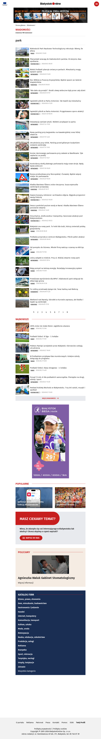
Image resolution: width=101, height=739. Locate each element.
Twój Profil (80, 722)
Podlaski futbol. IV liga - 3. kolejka (44, 336)
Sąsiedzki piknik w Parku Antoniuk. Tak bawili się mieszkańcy (55, 101)
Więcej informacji (26, 583)
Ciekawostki (34, 292)
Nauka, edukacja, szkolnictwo (31, 637)
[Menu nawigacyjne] (96, 3)
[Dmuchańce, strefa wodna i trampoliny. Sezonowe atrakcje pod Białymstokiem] (22, 219)
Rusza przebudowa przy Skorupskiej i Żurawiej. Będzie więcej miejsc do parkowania (55, 175)
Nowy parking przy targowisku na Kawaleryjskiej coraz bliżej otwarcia (55, 133)
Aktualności (34, 74)
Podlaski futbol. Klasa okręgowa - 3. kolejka (48, 368)
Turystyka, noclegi (26, 658)
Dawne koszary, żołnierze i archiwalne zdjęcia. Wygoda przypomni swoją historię (57, 196)
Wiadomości (31, 25)
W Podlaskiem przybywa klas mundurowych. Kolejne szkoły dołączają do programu (55, 357)
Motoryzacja (23, 633)
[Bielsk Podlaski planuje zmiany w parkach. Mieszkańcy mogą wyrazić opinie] (22, 72)
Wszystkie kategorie (27, 671)
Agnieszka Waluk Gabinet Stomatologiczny (46, 578)
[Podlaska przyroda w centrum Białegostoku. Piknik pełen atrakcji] (22, 240)
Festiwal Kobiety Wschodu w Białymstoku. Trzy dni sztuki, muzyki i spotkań (57, 389)
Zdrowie (21, 667)
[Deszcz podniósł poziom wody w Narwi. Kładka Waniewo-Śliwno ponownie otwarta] (22, 208)
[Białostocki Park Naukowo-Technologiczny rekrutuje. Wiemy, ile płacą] (22, 52)
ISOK (72, 722)
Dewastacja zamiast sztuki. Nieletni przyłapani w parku (53, 122)
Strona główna (20, 25)
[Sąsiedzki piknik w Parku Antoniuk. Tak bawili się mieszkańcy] (22, 104)
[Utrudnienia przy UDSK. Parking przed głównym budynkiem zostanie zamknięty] (22, 146)
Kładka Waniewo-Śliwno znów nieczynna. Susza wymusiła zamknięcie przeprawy (54, 185)
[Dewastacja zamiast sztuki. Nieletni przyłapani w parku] (22, 125)
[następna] (63, 312)
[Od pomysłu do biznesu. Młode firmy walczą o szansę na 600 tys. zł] (22, 250)
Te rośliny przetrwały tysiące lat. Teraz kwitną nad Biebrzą (54, 289)
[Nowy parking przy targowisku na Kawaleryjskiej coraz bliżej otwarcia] (22, 135)
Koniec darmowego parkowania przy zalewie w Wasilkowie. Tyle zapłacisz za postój (56, 154)
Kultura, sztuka (24, 624)
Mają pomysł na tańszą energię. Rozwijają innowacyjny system (56, 268)
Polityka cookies (60, 729)
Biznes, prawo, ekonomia (29, 599)
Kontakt (56, 722)
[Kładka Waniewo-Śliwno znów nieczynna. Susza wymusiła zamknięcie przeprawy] (22, 187)
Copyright (34, 731)
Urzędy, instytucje (26, 662)
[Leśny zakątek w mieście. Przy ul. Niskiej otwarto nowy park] (22, 261)
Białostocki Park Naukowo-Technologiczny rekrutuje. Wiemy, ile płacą (56, 50)
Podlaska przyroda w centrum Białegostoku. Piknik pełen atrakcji (57, 237)
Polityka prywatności (42, 729)
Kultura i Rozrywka (36, 64)
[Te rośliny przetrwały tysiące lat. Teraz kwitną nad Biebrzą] (22, 292)
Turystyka (34, 85)
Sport (32, 328)
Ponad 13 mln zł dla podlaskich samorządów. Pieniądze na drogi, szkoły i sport (57, 378)
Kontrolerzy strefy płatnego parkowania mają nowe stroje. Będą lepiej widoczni (56, 165)
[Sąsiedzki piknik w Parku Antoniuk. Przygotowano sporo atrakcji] (22, 114)
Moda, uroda (23, 629)
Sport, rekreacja (25, 654)
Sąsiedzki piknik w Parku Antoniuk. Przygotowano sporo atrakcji (57, 111)
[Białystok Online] (50, 3)
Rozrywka (22, 650)
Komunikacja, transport (28, 620)
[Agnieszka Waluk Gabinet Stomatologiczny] (50, 564)
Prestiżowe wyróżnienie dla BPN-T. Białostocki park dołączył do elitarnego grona (56, 280)
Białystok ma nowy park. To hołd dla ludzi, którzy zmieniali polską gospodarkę (57, 227)
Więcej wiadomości (49, 398)
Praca (32, 53)
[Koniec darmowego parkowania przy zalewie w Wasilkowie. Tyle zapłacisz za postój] (22, 156)
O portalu (20, 722)
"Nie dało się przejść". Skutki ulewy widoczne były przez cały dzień (57, 90)
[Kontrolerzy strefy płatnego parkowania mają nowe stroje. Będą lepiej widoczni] (22, 167)
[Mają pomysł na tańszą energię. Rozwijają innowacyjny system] (22, 271)
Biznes (32, 231)
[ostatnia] (67, 312)
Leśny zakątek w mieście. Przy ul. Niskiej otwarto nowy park (55, 258)
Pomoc (64, 722)
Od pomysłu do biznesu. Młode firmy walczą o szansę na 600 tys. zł (57, 248)
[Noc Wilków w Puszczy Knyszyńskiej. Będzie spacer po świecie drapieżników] (22, 83)
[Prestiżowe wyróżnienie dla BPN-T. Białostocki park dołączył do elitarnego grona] (22, 282)
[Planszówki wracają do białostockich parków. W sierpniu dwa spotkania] (22, 62)
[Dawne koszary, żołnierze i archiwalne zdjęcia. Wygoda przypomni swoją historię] (22, 198)
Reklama (22, 645)
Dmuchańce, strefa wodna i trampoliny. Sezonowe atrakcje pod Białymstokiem (56, 217)
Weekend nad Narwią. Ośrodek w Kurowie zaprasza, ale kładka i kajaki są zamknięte (56, 301)
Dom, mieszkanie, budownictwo (32, 603)
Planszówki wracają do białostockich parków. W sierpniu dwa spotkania (55, 60)
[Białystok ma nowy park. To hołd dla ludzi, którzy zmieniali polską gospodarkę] (22, 229)
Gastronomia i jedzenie (28, 607)
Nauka (32, 361)
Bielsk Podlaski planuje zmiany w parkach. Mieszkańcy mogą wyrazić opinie (55, 70)
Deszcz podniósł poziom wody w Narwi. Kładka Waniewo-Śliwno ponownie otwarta (57, 206)
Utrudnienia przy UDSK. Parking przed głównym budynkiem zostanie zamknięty (55, 144)
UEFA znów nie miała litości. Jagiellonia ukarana (50, 326)
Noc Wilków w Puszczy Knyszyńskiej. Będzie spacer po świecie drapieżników (55, 81)
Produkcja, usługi (26, 641)
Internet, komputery (27, 616)
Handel (21, 612)
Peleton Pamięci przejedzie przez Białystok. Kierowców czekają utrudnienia (56, 347)
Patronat (39, 722)
